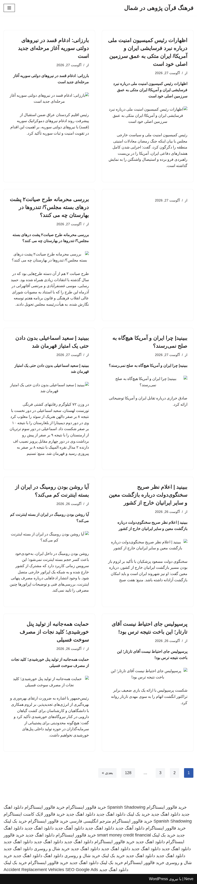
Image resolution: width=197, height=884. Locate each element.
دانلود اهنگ (53, 855)
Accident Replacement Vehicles (34, 869)
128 (128, 773)
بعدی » (107, 773)
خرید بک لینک (138, 814)
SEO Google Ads (81, 869)
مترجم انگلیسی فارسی (90, 821)
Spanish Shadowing (126, 807)
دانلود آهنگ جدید (129, 828)
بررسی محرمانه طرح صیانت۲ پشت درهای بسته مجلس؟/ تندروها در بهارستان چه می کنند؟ (49, 207)
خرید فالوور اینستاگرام (167, 807)
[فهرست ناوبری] (9, 8)
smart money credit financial (124, 835)
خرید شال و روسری (52, 848)
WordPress (158, 879)
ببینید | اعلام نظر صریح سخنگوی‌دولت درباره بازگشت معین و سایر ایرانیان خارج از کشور (148, 495)
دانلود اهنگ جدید (165, 814)
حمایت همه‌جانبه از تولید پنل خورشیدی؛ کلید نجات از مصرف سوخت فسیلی (54, 632)
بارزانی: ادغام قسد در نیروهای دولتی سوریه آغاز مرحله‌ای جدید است (53, 48)
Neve (188, 879)
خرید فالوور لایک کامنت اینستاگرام (34, 814)
